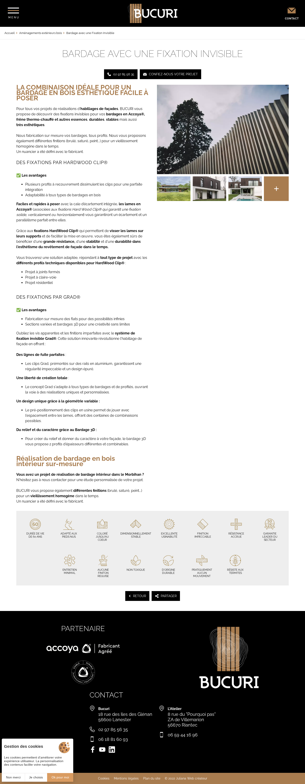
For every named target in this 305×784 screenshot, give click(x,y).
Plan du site (151, 778)
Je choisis (36, 777)
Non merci (13, 777)
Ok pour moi (60, 777)
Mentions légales (126, 778)
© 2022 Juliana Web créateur (186, 778)
